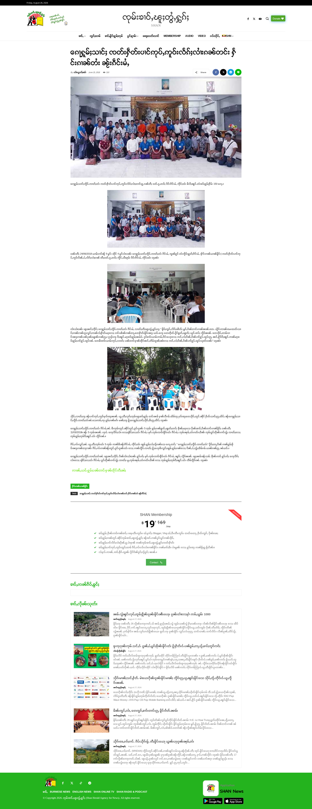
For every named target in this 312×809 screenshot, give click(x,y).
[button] (267, 18)
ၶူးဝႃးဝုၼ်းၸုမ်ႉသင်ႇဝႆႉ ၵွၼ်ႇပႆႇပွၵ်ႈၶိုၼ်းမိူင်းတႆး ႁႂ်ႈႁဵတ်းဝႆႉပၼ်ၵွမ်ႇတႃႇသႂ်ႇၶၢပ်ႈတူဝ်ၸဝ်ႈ (167, 646)
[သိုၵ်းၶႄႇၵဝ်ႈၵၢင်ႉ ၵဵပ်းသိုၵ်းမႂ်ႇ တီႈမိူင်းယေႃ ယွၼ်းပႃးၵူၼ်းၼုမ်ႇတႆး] (91, 751)
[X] (254, 19)
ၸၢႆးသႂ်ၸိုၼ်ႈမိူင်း (119, 651)
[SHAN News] (58, 18)
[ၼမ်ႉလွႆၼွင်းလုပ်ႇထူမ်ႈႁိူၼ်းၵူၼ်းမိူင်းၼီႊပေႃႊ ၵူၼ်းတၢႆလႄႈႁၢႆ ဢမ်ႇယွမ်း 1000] (91, 624)
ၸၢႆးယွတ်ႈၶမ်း (80, 72)
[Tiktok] (80, 783)
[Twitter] (71, 783)
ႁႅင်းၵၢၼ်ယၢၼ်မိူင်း (80, 486)
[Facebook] (248, 19)
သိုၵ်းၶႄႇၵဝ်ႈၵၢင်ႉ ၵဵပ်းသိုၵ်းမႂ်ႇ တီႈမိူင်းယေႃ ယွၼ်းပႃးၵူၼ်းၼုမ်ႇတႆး (153, 741)
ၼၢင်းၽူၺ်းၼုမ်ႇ (119, 619)
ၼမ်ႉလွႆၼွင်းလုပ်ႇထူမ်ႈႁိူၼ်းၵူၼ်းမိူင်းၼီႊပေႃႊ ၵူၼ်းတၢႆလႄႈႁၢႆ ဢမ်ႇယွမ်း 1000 (161, 614)
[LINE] (238, 72)
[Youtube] (260, 19)
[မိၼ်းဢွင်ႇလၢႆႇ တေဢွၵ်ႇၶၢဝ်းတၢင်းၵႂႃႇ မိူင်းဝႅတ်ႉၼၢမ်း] (91, 720)
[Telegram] (231, 72)
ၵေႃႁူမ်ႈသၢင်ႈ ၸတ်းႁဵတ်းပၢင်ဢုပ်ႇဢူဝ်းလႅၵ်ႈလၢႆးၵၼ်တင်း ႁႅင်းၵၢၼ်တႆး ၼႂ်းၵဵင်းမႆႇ (113, 493)
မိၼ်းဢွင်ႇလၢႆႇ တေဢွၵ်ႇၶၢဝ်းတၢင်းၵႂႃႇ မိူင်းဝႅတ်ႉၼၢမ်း (145, 710)
